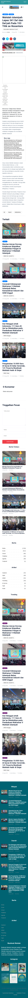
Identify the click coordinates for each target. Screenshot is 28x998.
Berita (3, 548)
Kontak (15, 994)
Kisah (3, 588)
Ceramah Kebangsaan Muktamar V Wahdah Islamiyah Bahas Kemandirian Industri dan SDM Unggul (12, 288)
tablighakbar (18, 212)
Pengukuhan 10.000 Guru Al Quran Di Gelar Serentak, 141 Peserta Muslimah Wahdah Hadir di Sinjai (13, 367)
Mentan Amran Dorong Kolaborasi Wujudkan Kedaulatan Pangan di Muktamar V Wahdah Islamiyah (11, 248)
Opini (3, 575)
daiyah (10, 212)
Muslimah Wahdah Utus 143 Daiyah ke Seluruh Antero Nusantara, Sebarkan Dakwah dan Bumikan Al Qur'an (13, 142)
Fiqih (3, 585)
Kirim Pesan (10, 441)
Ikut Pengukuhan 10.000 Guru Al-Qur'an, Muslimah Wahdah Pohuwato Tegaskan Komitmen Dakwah (17, 878)
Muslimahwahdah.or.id (8, 52)
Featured (4, 561)
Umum (4, 553)
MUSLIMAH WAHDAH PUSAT (11, 29)
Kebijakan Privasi (21, 993)
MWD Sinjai (6, 373)
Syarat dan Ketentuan (8, 993)
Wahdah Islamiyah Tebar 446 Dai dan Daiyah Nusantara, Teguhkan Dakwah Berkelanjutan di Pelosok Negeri (13, 146)
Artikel (3, 578)
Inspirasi (4, 572)
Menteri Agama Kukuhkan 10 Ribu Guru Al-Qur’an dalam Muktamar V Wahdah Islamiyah (17, 820)
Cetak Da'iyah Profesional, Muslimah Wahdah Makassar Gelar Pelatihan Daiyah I (14, 150)
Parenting (4, 580)
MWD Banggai (7, 335)
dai (4, 212)
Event (3, 551)
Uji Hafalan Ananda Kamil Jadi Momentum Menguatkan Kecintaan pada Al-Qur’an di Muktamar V (17, 830)
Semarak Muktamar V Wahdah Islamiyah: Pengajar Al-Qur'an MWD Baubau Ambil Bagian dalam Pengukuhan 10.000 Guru (17, 889)
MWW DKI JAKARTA (9, 256)
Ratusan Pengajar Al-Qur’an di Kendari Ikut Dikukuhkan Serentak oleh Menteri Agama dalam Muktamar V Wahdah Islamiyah (17, 867)
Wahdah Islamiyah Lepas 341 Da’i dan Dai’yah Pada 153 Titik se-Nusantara (12, 22)
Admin (8, 32)
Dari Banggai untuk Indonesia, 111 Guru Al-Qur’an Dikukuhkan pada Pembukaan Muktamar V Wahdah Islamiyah (12, 328)
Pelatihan (4, 556)
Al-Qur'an (4, 583)
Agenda (4, 558)
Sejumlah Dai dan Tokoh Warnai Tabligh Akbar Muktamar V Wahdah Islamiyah (17, 812)
